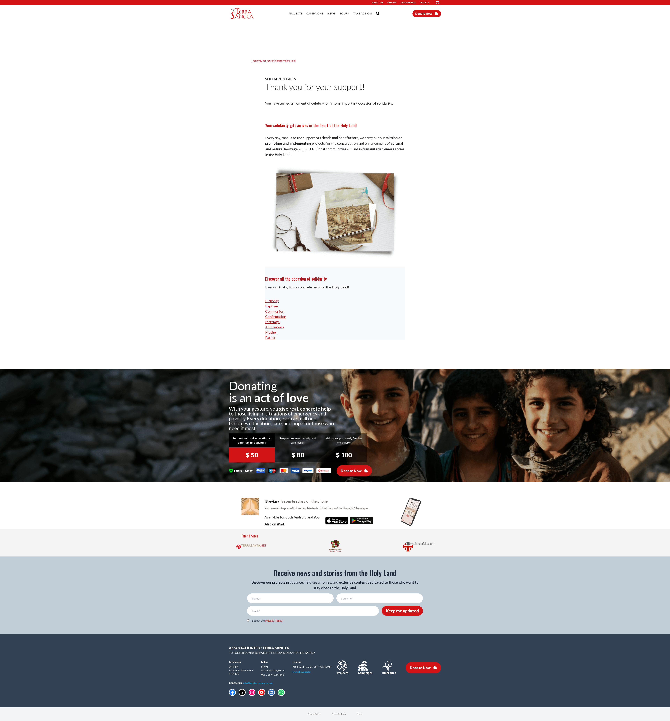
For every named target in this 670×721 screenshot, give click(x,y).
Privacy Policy (273, 620)
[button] (438, 3)
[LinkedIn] (271, 692)
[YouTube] (261, 692)
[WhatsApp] (281, 692)
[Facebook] (232, 692)
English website (301, 671)
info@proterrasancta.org (258, 682)
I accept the (266, 620)
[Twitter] (242, 692)
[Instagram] (251, 692)
